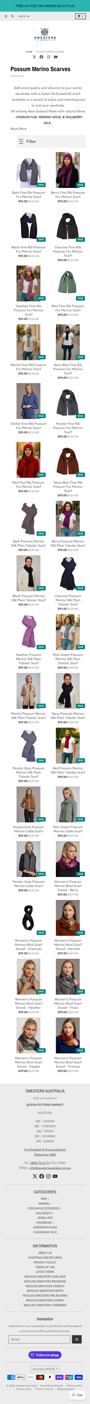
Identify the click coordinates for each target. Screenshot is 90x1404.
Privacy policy (23, 1388)
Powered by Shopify (51, 1385)
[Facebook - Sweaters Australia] (41, 57)
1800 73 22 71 (39, 1163)
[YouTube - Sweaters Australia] (55, 57)
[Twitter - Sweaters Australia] (34, 57)
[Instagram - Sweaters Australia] (48, 57)
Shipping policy (65, 1388)
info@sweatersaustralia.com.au (50, 1168)
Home (29, 51)
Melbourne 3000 (45, 1154)
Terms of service (44, 1388)
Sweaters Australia (26, 1385)
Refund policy (74, 1385)
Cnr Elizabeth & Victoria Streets (45, 1149)
